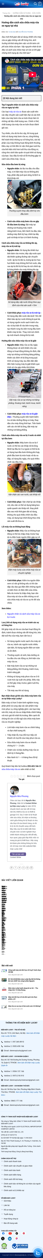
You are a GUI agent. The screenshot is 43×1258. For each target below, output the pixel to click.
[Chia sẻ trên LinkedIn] (31, 868)
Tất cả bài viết (18, 854)
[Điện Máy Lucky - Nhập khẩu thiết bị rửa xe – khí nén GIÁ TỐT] (21, 4)
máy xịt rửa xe (15, 111)
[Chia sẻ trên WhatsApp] (11, 868)
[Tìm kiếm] (35, 4)
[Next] (8, 921)
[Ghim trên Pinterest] (27, 868)
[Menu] (3, 4)
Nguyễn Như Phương (26, 32)
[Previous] (2, 921)
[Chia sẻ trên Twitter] (19, 868)
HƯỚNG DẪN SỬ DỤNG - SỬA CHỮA (27, 13)
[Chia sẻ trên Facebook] (15, 868)
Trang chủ (6, 13)
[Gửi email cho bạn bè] (23, 868)
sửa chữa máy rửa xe (11, 769)
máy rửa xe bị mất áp (31, 313)
